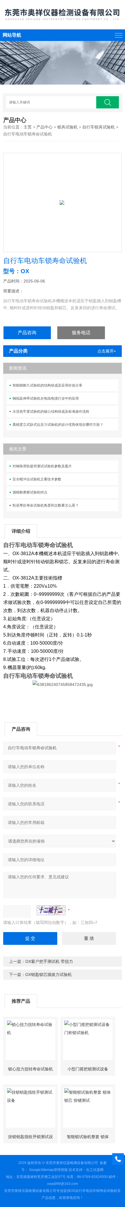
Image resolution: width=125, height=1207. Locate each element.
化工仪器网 (94, 1170)
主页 (28, 127)
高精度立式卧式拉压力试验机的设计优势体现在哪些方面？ (57, 425)
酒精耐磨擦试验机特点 (29, 492)
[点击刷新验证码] (51, 910)
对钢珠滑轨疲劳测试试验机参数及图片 (42, 466)
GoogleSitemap (41, 1170)
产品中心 (44, 127)
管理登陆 (61, 1170)
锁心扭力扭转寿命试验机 (30, 1069)
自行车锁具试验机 (98, 127)
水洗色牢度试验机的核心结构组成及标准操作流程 (50, 412)
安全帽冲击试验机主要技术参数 (36, 479)
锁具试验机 (67, 127)
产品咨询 (27, 332)
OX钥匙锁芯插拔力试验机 (48, 974)
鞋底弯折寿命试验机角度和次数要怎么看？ (45, 505)
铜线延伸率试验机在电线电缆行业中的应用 (45, 398)
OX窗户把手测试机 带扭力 (49, 961)
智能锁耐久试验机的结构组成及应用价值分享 (47, 385)
